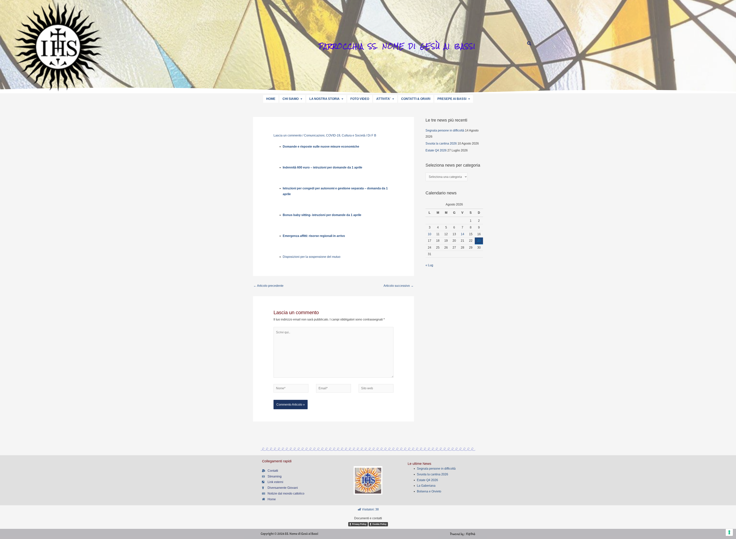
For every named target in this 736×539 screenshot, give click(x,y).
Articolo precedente (268, 285)
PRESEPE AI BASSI (451, 98)
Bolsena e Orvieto (429, 491)
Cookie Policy (379, 524)
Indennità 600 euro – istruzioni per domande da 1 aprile (322, 167)
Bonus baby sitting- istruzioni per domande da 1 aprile (322, 215)
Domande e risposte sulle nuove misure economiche (321, 146)
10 (429, 234)
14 (462, 234)
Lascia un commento (288, 135)
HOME (270, 98)
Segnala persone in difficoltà (445, 130)
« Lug (429, 265)
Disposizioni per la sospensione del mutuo (311, 256)
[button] (292, 99)
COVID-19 (333, 135)
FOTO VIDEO (359, 98)
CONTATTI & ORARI (415, 98)
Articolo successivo (399, 285)
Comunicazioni (314, 135)
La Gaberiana (426, 485)
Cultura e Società (353, 135)
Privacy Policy (359, 524)
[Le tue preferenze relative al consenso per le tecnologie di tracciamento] (729, 532)
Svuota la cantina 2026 (441, 143)
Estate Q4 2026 (436, 150)
